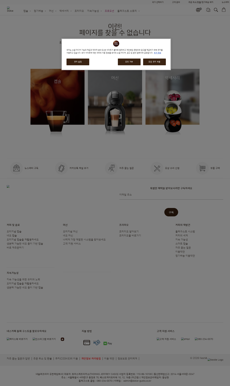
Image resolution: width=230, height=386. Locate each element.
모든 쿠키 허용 (154, 62)
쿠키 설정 (78, 62)
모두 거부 (129, 62)
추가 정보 (157, 53)
